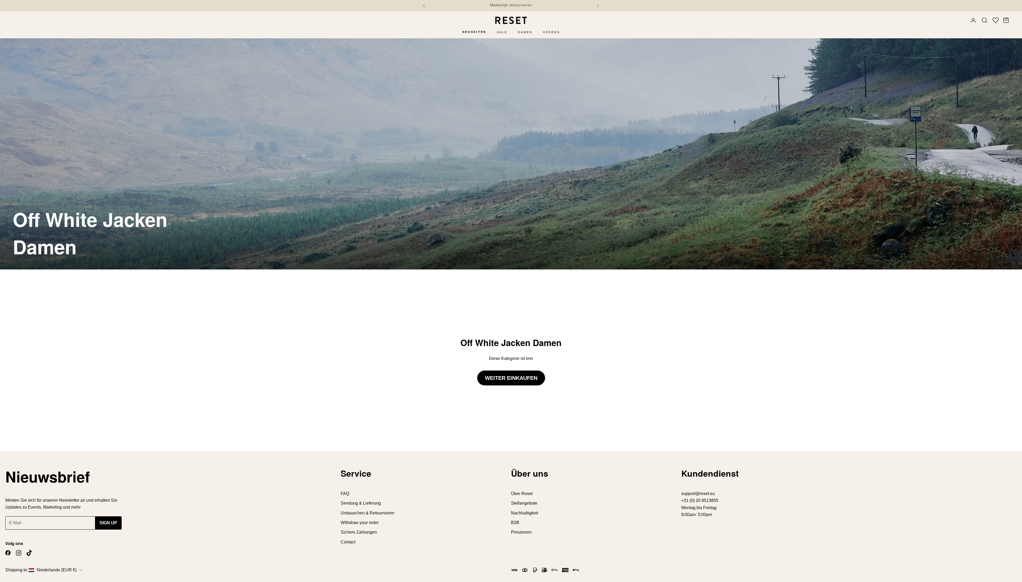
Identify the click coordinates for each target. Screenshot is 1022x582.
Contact (348, 542)
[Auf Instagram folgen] (18, 553)
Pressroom (521, 532)
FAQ (345, 493)
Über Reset (522, 493)
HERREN (551, 32)
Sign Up (108, 523)
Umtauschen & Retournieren (367, 513)
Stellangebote (524, 503)
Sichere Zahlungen (359, 532)
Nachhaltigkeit (524, 513)
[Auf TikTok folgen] (29, 553)
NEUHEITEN (474, 32)
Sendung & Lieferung (361, 503)
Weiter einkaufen (511, 378)
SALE (502, 32)
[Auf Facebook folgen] (8, 553)
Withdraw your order (360, 522)
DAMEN (525, 32)
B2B (515, 522)
